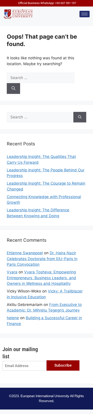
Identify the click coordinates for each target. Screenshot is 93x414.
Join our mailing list (20, 352)
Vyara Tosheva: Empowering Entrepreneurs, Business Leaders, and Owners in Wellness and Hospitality (41, 278)
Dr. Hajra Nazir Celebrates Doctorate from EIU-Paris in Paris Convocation (42, 259)
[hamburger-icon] (84, 14)
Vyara (12, 272)
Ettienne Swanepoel (25, 253)
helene (13, 318)
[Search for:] (40, 77)
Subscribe (63, 365)
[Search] (13, 88)
